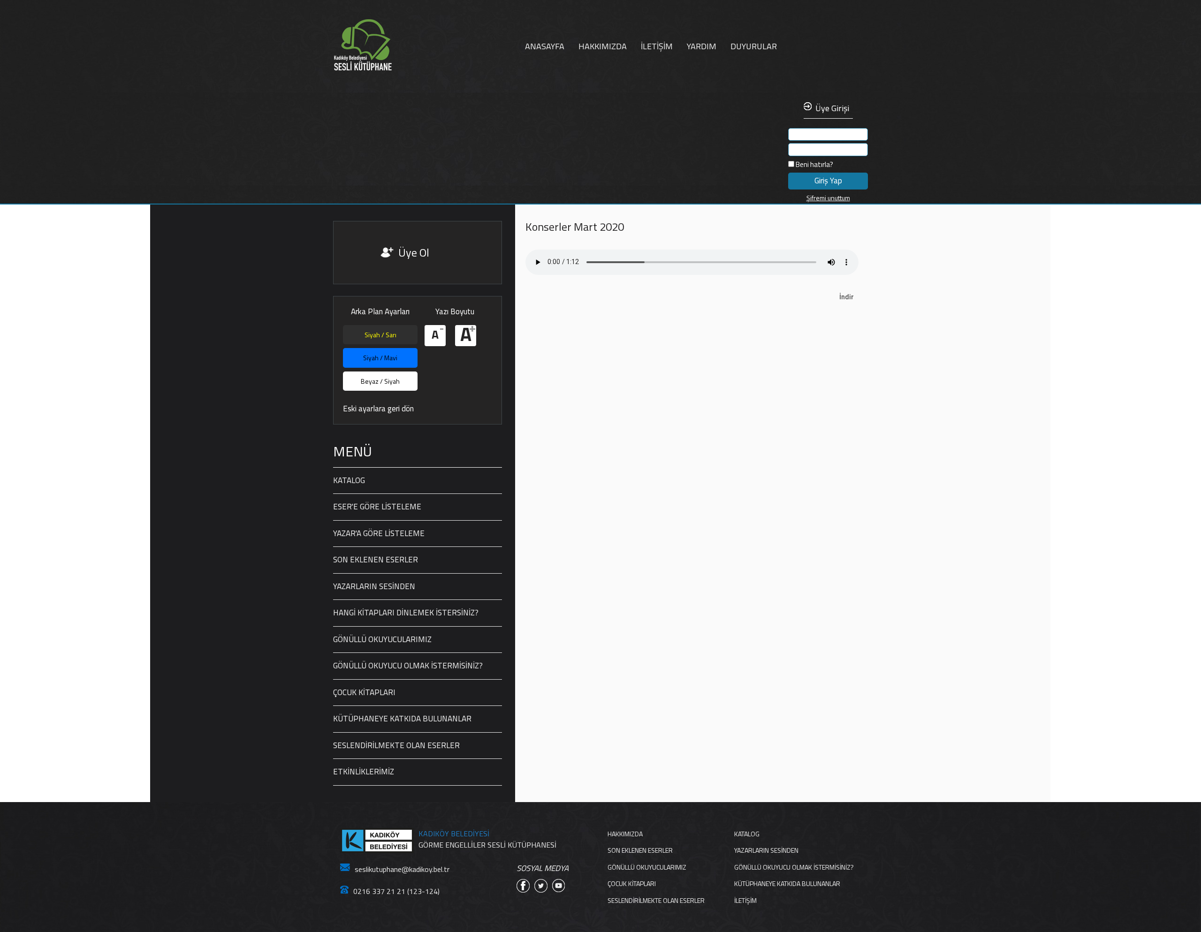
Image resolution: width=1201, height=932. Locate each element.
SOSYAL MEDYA (543, 868)
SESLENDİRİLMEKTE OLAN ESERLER (396, 745)
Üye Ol (413, 252)
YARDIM (701, 46)
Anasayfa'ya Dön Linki (391, 45)
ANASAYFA (544, 46)
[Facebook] (523, 886)
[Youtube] (558, 886)
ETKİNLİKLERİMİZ (363, 771)
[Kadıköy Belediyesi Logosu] (377, 840)
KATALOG (349, 480)
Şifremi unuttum (828, 198)
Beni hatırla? (813, 164)
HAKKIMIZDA (602, 46)
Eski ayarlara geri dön (378, 408)
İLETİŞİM (657, 46)
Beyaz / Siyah (380, 381)
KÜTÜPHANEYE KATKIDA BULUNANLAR (402, 718)
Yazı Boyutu (454, 312)
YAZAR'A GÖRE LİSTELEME (379, 533)
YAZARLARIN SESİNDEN (374, 586)
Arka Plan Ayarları (380, 312)
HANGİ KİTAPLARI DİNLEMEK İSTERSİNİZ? (406, 612)
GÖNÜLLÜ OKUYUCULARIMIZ (382, 639)
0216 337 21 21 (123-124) (396, 891)
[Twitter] (540, 886)
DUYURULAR (753, 46)
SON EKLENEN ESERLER (375, 559)
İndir (846, 296)
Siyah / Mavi (380, 358)
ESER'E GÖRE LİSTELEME (377, 506)
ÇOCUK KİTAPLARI (364, 692)
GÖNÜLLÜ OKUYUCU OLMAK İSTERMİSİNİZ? (408, 665)
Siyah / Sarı (380, 335)
